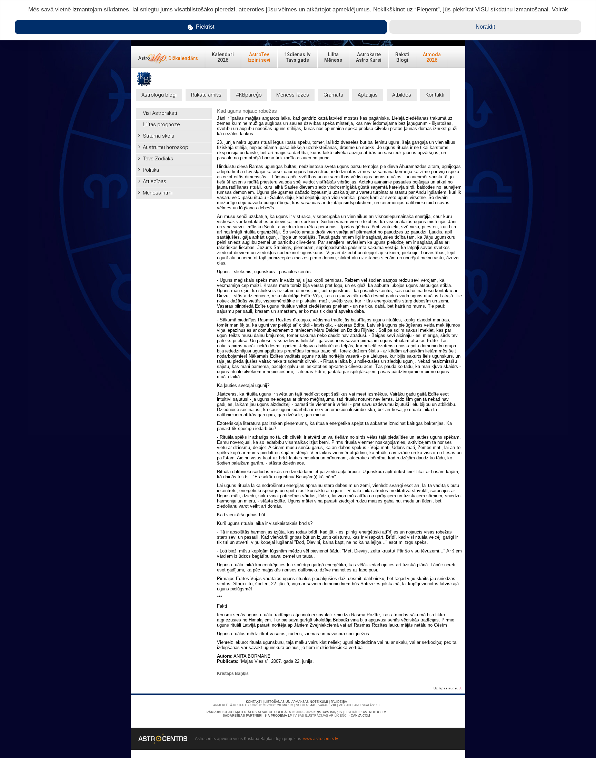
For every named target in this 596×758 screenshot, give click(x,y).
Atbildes (401, 95)
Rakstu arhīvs (206, 95)
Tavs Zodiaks (158, 159)
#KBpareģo (249, 95)
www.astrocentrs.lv (320, 738)
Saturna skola (158, 136)
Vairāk (560, 9)
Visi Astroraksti (160, 113)
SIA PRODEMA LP (278, 715)
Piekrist (204, 27)
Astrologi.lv (374, 712)
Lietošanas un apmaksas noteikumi (296, 702)
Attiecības (154, 181)
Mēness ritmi (157, 193)
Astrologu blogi (159, 95)
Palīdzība (339, 702)
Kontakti (435, 95)
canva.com (360, 715)
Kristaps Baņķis (328, 712)
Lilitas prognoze (161, 124)
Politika (151, 170)
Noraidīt (485, 27)
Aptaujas (368, 95)
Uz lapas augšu (446, 688)
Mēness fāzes (292, 95)
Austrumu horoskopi (166, 147)
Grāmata (333, 95)
